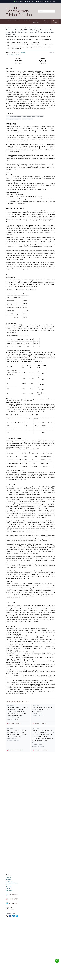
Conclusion (9, 888)
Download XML (13, 903)
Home (9, 21)
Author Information (36, 21)
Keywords (8, 879)
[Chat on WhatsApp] (57, 961)
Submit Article (55, 21)
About (16, 21)
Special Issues (46, 21)
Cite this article (13, 895)
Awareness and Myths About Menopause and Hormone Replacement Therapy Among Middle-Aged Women (17, 733)
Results (8, 885)
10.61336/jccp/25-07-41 (14, 55)
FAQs (54, 1)
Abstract (8, 877)
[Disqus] (30, 773)
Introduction (9, 881)
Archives (25, 21)
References (9, 890)
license (23, 52)
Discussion (9, 886)
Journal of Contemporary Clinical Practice (19, 11)
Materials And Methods (12, 883)
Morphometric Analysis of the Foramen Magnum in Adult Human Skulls (42, 709)
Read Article (18, 723)
